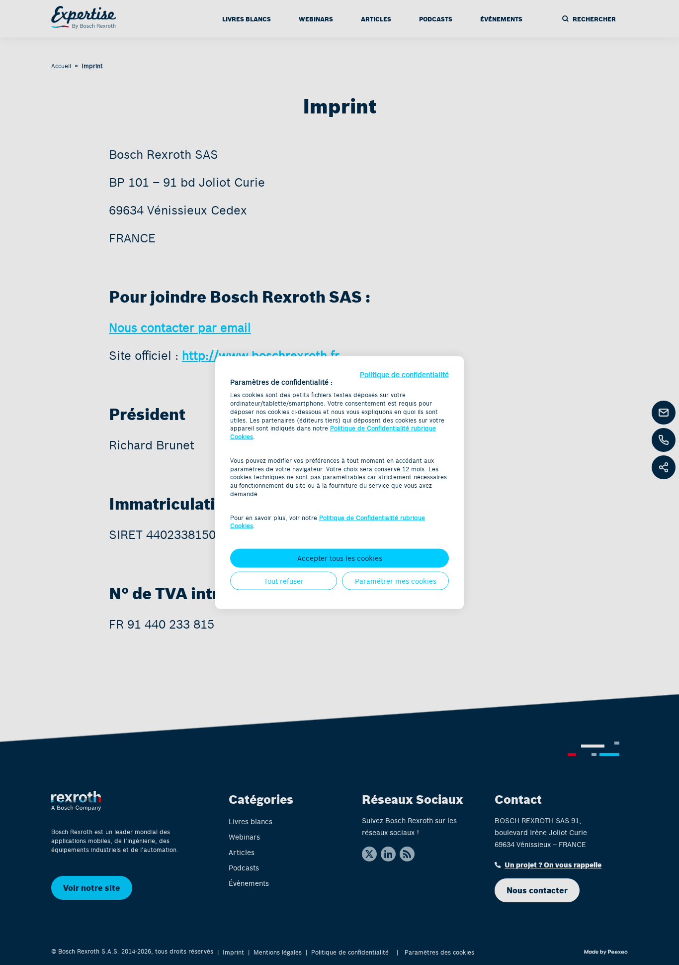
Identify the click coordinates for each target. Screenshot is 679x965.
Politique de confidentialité (404, 374)
